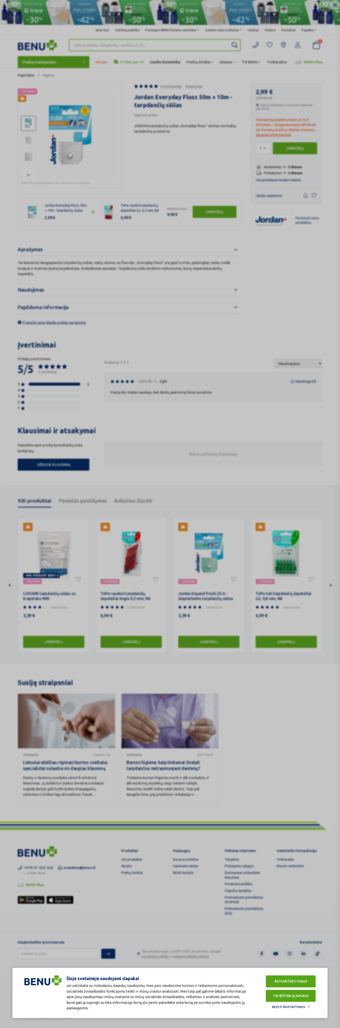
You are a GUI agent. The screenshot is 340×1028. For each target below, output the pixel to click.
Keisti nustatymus (288, 1007)
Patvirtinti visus (291, 981)
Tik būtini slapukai (291, 996)
